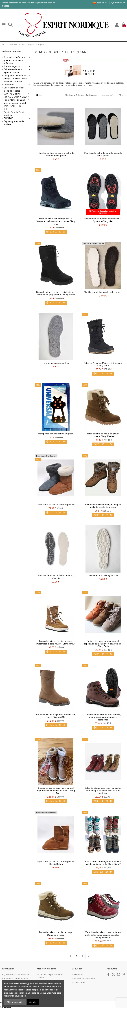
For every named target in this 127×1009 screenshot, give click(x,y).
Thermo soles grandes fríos (55, 363)
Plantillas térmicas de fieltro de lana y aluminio (56, 576)
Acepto (32, 1002)
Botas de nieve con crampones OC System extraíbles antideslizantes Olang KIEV (55, 221)
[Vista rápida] (60, 149)
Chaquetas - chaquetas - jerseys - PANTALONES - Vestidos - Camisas (16, 78)
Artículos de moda (11, 51)
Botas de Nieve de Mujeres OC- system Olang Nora (103, 364)
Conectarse (5, 1007)
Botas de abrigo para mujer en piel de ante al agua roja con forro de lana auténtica (103, 790)
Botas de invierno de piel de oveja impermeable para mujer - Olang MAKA (55, 642)
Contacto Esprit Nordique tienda (50, 976)
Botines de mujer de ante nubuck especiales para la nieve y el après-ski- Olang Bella (103, 644)
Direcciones (79, 982)
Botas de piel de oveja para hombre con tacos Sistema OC (55, 715)
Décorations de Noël (14, 87)
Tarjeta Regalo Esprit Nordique (14, 113)
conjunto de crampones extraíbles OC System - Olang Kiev (103, 220)
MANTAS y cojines (13, 93)
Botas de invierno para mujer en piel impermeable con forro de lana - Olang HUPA (56, 790)
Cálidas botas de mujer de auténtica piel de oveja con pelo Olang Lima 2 (103, 862)
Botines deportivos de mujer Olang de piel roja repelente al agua (103, 505)
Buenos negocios (12, 66)
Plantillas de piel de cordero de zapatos (103, 292)
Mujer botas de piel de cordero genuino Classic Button (56, 862)
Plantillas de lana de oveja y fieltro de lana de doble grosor (56, 154)
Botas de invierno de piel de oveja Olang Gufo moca (55, 933)
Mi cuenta (78, 974)
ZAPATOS (8, 118)
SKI (5, 109)
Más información (15, 1002)
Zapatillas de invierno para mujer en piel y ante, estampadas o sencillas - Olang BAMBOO (103, 935)
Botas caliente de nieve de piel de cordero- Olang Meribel (103, 435)
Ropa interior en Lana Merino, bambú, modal (15, 101)
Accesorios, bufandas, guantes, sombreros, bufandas (14, 60)
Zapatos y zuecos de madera (14, 123)
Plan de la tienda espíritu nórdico (16, 980)
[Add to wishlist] (51, 149)
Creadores (9, 84)
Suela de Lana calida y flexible (103, 575)
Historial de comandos (84, 978)
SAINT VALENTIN (12, 106)
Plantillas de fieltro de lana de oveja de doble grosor (103, 154)
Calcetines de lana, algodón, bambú (13, 71)
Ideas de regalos (12, 91)
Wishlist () (119, 2)
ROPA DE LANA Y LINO (15, 97)
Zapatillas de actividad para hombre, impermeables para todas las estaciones (103, 717)
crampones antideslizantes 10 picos (55, 433)
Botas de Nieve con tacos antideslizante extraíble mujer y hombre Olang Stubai (55, 293)
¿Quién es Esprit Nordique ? (17, 974)
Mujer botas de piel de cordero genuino (56, 504)
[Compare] (55, 149)
